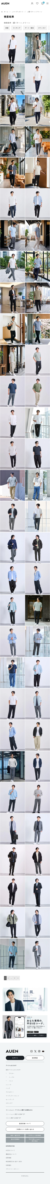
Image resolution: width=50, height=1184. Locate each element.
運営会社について (11, 1154)
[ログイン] (32, 3)
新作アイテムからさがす (13, 1070)
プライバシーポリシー (12, 1169)
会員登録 (35, 1058)
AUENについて (10, 1150)
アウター (11, 1073)
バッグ (8, 1088)
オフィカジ (42, 28)
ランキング (16, 28)
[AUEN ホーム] (5, 3)
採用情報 (8, 1158)
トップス (11, 1077)
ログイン (15, 1058)
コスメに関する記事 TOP (13, 1118)
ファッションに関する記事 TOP (15, 1114)
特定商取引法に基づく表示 (14, 1161)
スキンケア (9, 1103)
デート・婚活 (29, 28)
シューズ (8, 1085)
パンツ (11, 1081)
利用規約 (8, 1165)
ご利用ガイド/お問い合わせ (25, 1129)
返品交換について (25, 1123)
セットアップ (10, 1099)
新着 (6, 28)
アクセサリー (10, 1092)
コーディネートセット (12, 1096)
